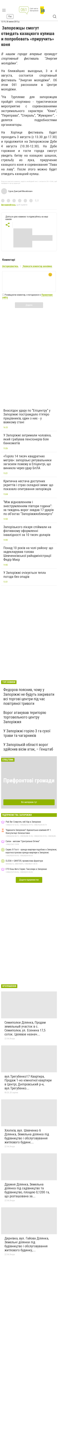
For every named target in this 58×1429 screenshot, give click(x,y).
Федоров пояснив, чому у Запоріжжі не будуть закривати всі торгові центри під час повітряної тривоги (28, 696)
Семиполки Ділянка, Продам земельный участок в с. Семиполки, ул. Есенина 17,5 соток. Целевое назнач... (25, 1028)
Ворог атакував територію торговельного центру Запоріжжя (24, 717)
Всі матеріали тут (29, 802)
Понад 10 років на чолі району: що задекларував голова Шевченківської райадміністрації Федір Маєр (28, 554)
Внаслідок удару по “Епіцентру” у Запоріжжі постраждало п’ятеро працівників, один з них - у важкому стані (26, 416)
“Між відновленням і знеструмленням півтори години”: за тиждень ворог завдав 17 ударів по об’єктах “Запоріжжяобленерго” (28, 508)
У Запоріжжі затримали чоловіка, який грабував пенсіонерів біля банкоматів (27, 439)
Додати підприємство (29, 879)
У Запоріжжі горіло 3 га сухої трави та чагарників (26, 733)
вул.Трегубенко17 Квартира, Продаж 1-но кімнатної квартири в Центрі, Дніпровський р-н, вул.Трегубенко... (28, 1082)
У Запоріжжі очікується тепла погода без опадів (24, 575)
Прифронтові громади (28, 780)
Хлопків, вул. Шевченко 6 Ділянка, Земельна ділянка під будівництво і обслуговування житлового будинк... (27, 1136)
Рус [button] (10, 16)
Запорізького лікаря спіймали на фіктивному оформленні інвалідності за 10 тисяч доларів (27, 531)
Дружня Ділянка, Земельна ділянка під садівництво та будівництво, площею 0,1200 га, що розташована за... (27, 1190)
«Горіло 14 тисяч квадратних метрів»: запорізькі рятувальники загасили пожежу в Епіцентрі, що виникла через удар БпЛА (27, 462)
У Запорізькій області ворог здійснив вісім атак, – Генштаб (28, 747)
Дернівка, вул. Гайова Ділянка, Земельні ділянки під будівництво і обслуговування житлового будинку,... (27, 1244)
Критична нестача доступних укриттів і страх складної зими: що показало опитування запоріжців (28, 485)
